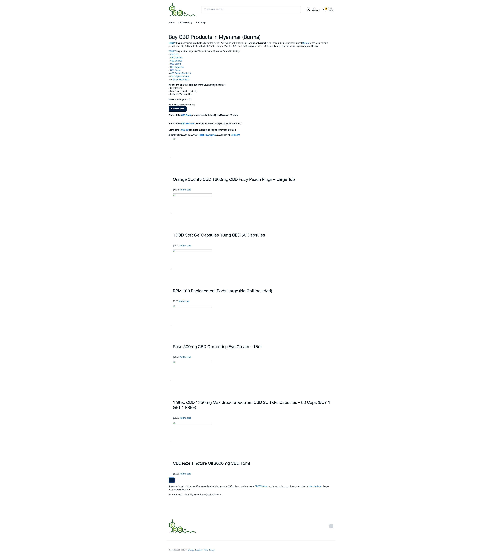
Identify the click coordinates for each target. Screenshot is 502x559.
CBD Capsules (177, 67)
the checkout (315, 486)
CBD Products (207, 135)
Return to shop (177, 109)
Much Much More (181, 80)
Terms (206, 550)
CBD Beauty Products (180, 73)
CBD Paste (175, 70)
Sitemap (191, 550)
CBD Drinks (175, 64)
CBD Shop (201, 23)
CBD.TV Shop (261, 486)
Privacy (212, 550)
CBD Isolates (176, 58)
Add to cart (185, 190)
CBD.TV (172, 43)
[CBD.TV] (182, 9)
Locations (198, 550)
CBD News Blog (185, 23)
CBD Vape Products (179, 76)
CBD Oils (174, 55)
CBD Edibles (176, 61)
